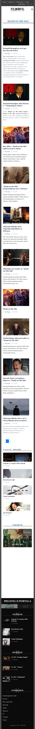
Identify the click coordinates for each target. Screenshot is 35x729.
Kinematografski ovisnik (10, 695)
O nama (4, 2)
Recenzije (17, 652)
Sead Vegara (7, 53)
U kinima (5, 717)
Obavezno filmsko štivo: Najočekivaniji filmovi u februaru (12, 229)
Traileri (5, 708)
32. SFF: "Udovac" (17, 667)
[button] (32, 9)
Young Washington (9, 496)
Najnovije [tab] (8, 449)
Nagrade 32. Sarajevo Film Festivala (14, 463)
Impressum (11, 2)
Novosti (5, 699)
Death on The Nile (10, 309)
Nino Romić (7, 108)
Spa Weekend (7, 513)
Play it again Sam (7, 702)
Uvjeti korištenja (19, 2)
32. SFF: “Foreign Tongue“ (19, 657)
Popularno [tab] (17, 449)
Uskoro (16, 525)
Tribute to (5, 711)
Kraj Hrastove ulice (9, 480)
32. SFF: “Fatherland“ (18, 677)
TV (3, 714)
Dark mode (21, 4)
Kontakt (27, 2)
